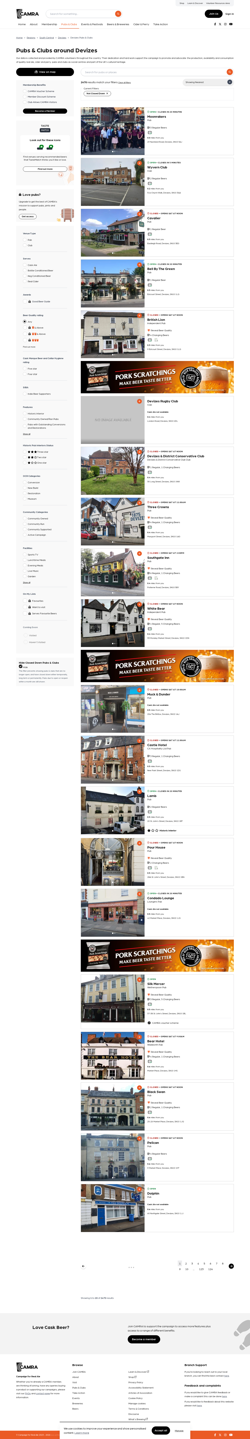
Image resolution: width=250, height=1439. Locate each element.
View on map (47, 71)
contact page (43, 1393)
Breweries (77, 1403)
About (75, 1377)
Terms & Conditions (138, 1408)
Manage (179, 1430)
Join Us (213, 13)
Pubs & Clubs (79, 1387)
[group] (113, 131)
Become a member (144, 1339)
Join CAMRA (79, 1371)
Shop (182, 3)
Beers (75, 1408)
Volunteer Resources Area (218, 3)
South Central (46, 37)
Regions (31, 37)
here (226, 1375)
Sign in (229, 13)
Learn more (81, 1432)
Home (19, 37)
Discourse (133, 1413)
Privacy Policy (135, 1382)
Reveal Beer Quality (161, 330)
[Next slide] (139, 131)
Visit (74, 1382)
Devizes (62, 37)
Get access (28, 216)
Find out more (45, 168)
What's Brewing (137, 1419)
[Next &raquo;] (231, 1266)
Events (76, 1398)
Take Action (78, 1392)
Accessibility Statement (141, 1387)
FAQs (28, 1393)
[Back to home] (27, 14)
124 (210, 1269)
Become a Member (45, 110)
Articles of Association (140, 1392)
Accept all (161, 1430)
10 (186, 1269)
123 (201, 1269)
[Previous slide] (86, 131)
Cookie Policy (135, 1398)
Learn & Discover (195, 3)
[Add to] (139, 112)
